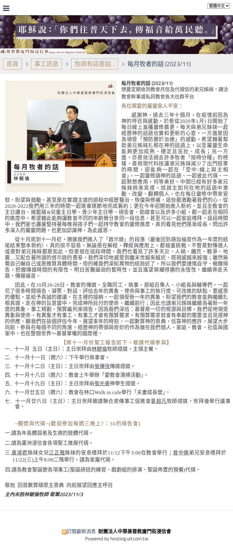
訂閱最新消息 (81, 531)
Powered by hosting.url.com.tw (116, 538)
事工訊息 (46, 64)
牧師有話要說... (95, 64)
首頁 (12, 64)
